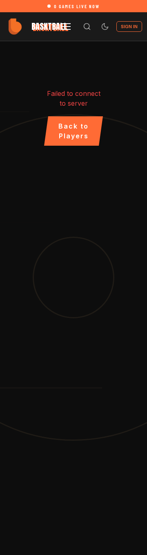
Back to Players (73, 131)
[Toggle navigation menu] (66, 26)
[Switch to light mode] (104, 26)
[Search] (87, 26)
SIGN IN (129, 26)
